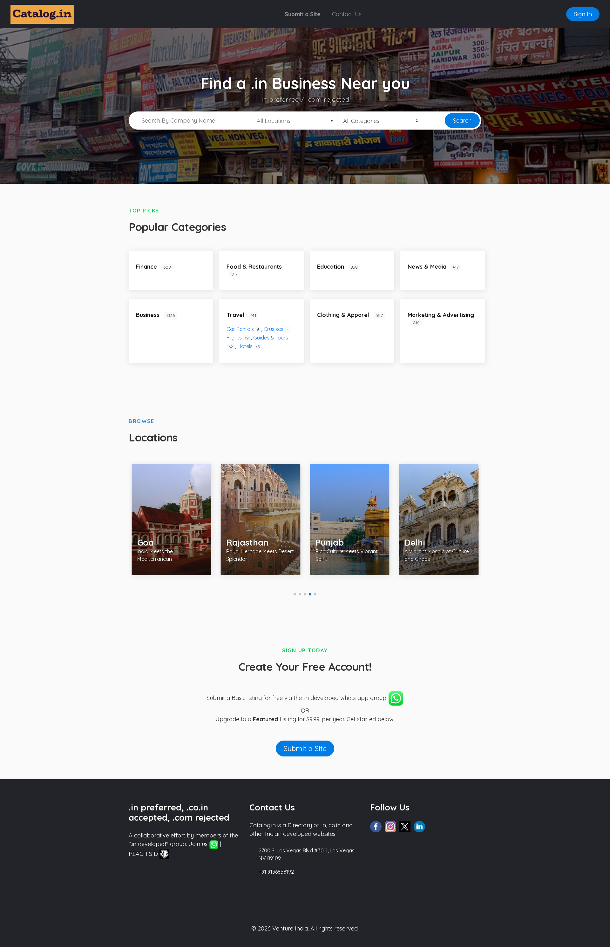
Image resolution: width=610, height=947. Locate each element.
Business (148, 315)
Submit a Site (303, 14)
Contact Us (347, 14)
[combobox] (294, 120)
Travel (236, 315)
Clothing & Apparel (344, 315)
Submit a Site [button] (305, 748)
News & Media (428, 266)
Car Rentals (243, 329)
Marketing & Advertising (441, 315)
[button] (295, 594)
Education (331, 266)
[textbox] (294, 121)
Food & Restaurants (254, 266)
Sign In (583, 14)
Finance (147, 266)
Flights (238, 337)
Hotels (248, 346)
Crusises (276, 329)
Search (462, 120)
